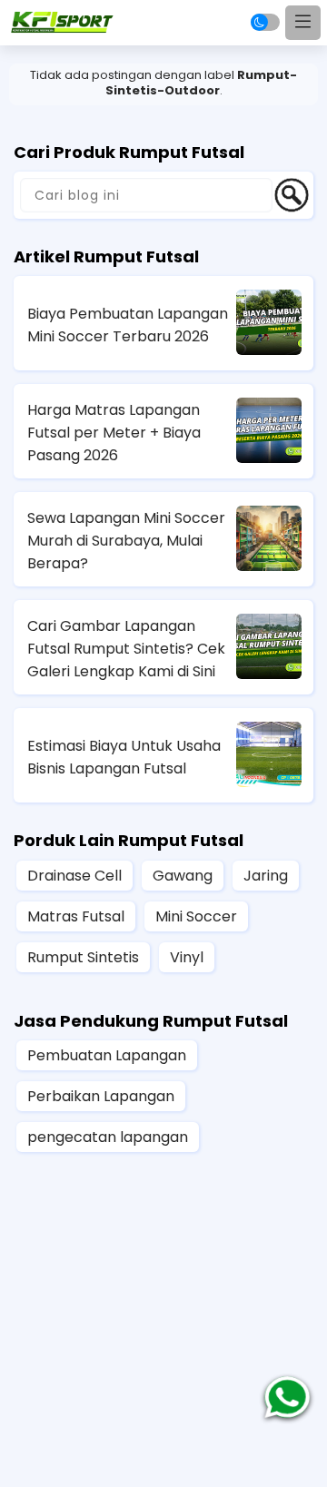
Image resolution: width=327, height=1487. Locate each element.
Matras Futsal (75, 916)
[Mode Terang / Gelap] (265, 22)
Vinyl (186, 957)
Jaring (265, 875)
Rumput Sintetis (83, 957)
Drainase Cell (74, 875)
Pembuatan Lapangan (106, 1055)
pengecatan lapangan (107, 1137)
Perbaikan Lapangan (100, 1096)
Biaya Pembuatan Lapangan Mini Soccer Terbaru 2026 (127, 325)
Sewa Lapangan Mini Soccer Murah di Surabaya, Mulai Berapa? (126, 540)
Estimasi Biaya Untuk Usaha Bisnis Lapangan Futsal (124, 757)
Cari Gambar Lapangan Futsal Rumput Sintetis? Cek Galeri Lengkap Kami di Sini (126, 648)
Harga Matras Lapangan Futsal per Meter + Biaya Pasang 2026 (114, 432)
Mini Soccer (196, 916)
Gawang (183, 875)
